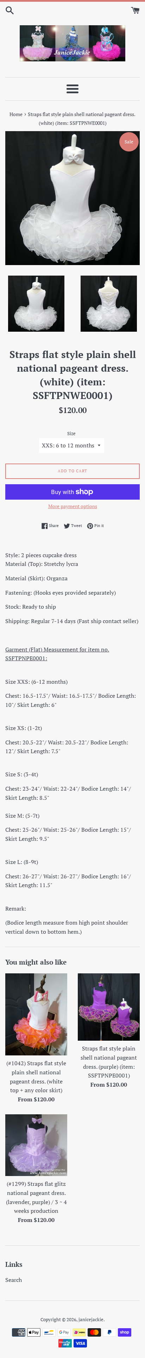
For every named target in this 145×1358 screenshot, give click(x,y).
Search (13, 1280)
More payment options (72, 506)
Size (71, 434)
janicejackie (90, 1320)
